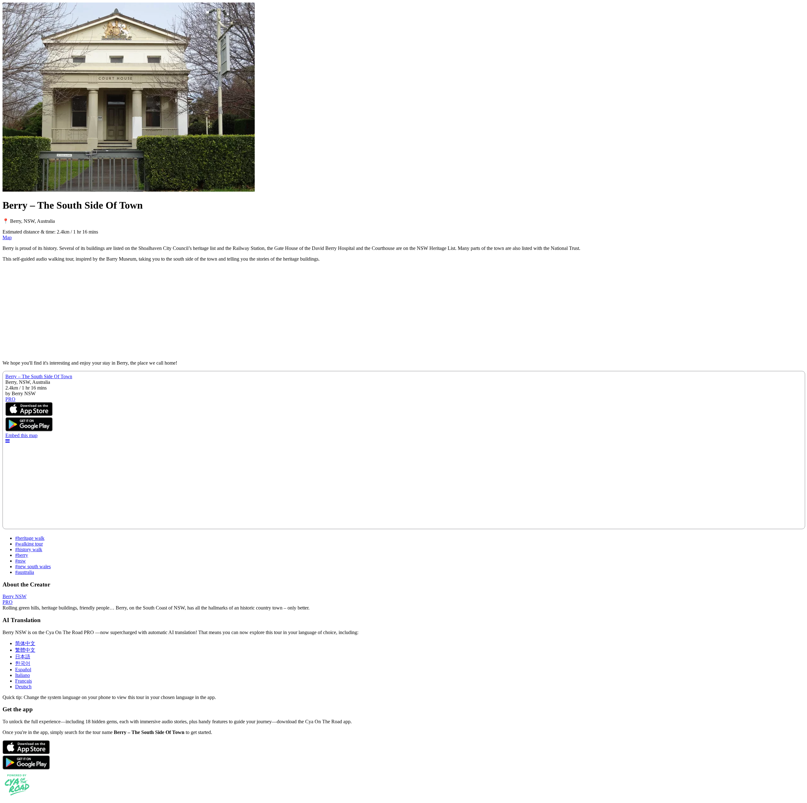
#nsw (20, 560)
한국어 (22, 663)
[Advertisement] (192, 311)
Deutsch (23, 686)
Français (23, 681)
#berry (21, 555)
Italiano (22, 675)
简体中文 (25, 643)
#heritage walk (29, 538)
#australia (24, 572)
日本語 (22, 656)
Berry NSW (14, 596)
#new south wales (33, 566)
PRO (8, 602)
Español (23, 669)
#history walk (28, 549)
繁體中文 (25, 650)
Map (7, 237)
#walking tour (29, 543)
